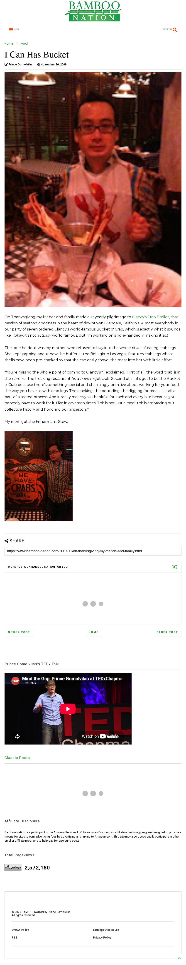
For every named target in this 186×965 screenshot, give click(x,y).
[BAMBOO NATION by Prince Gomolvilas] (93, 19)
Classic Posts (17, 758)
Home (9, 43)
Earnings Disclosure (106, 929)
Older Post (167, 632)
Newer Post (19, 632)
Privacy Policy (102, 937)
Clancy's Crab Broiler (150, 317)
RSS (14, 937)
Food (24, 43)
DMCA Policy (20, 929)
